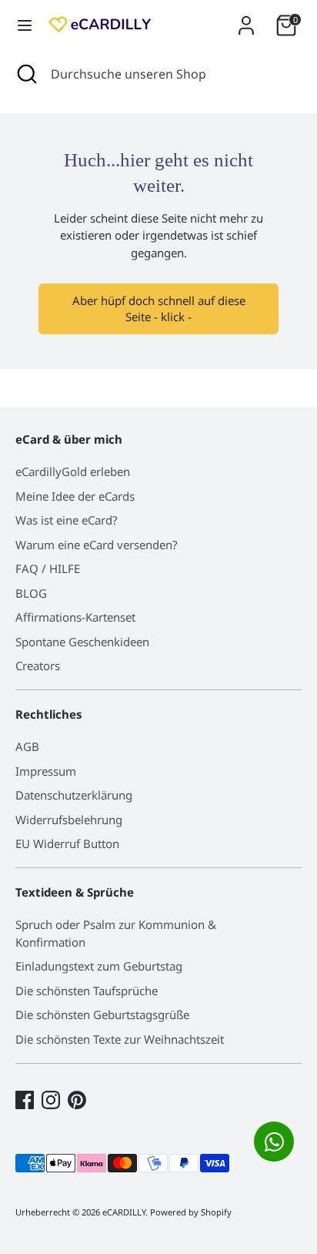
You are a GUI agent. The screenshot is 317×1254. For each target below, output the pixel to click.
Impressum (45, 771)
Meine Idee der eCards (75, 496)
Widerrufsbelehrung (68, 819)
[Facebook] (24, 1100)
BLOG (31, 593)
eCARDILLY (123, 1212)
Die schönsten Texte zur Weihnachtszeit (119, 1039)
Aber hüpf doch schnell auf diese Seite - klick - (158, 308)
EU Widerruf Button (67, 843)
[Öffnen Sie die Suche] (25, 74)
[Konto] (246, 18)
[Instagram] (51, 1100)
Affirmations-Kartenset (75, 617)
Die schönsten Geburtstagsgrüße (102, 1014)
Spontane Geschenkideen (82, 641)
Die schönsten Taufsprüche (86, 990)
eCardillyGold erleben (72, 471)
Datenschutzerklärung (73, 795)
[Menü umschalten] (24, 25)
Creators (37, 665)
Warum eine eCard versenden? (96, 544)
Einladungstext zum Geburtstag (98, 966)
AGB (27, 746)
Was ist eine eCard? (66, 520)
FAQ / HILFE (47, 568)
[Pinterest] (77, 1100)
